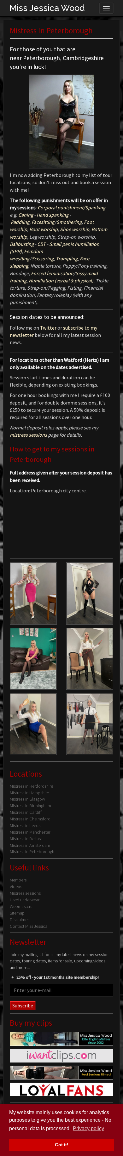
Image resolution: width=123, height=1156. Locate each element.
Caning (25, 215)
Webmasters (21, 906)
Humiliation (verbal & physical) (61, 280)
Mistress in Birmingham (30, 805)
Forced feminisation (52, 273)
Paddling (20, 222)
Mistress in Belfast (26, 839)
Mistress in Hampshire (29, 793)
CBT (41, 244)
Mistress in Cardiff (26, 812)
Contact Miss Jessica (28, 926)
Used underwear (24, 900)
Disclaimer (19, 919)
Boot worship (43, 229)
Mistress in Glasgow (27, 799)
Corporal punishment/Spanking (71, 207)
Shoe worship (74, 229)
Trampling (67, 258)
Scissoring (43, 258)
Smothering (69, 222)
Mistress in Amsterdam (30, 845)
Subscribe (22, 1005)
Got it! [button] (61, 1144)
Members (18, 880)
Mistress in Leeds (25, 825)
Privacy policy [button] (88, 1128)
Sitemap (17, 913)
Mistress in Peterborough (32, 851)
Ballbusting (22, 244)
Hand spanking (52, 215)
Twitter (48, 328)
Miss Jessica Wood (47, 8)
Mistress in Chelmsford (30, 819)
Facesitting (43, 222)
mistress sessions (28, 435)
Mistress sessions (25, 893)
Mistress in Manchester (30, 832)
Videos (16, 886)
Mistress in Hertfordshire (31, 786)
